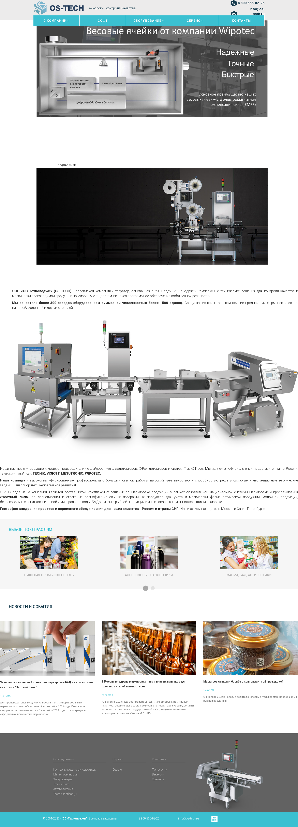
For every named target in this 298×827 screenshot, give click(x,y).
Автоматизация (63, 789)
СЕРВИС (193, 21)
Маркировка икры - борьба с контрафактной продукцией (243, 681)
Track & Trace (61, 784)
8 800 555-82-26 (251, 3)
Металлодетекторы (65, 774)
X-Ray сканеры (62, 779)
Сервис (117, 769)
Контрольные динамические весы (74, 769)
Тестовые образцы (65, 794)
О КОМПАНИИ (54, 21)
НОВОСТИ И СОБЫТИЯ (30, 606)
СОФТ (103, 21)
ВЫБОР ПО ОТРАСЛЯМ (30, 529)
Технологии (159, 769)
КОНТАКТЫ (241, 21)
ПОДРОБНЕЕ (67, 165)
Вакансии (158, 774)
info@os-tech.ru (257, 11)
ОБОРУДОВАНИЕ (147, 21)
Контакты (158, 779)
